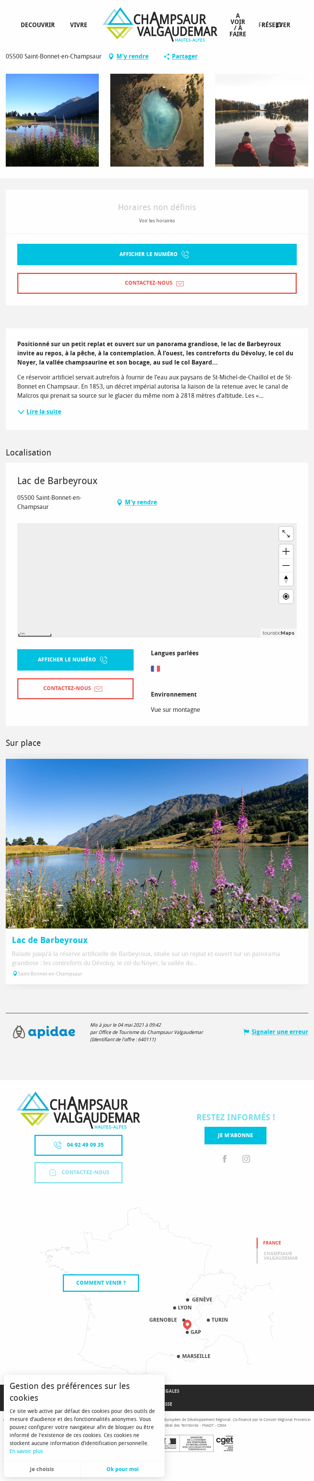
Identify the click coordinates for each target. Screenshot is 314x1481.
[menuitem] (39, 25)
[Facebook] (225, 1159)
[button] (279, 25)
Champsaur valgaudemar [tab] (281, 1256)
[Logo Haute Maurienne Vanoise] (78, 1110)
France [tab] (272, 1243)
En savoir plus (26, 1451)
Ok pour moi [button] (122, 1469)
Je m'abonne (235, 1135)
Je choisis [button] (42, 1469)
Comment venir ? (101, 1283)
